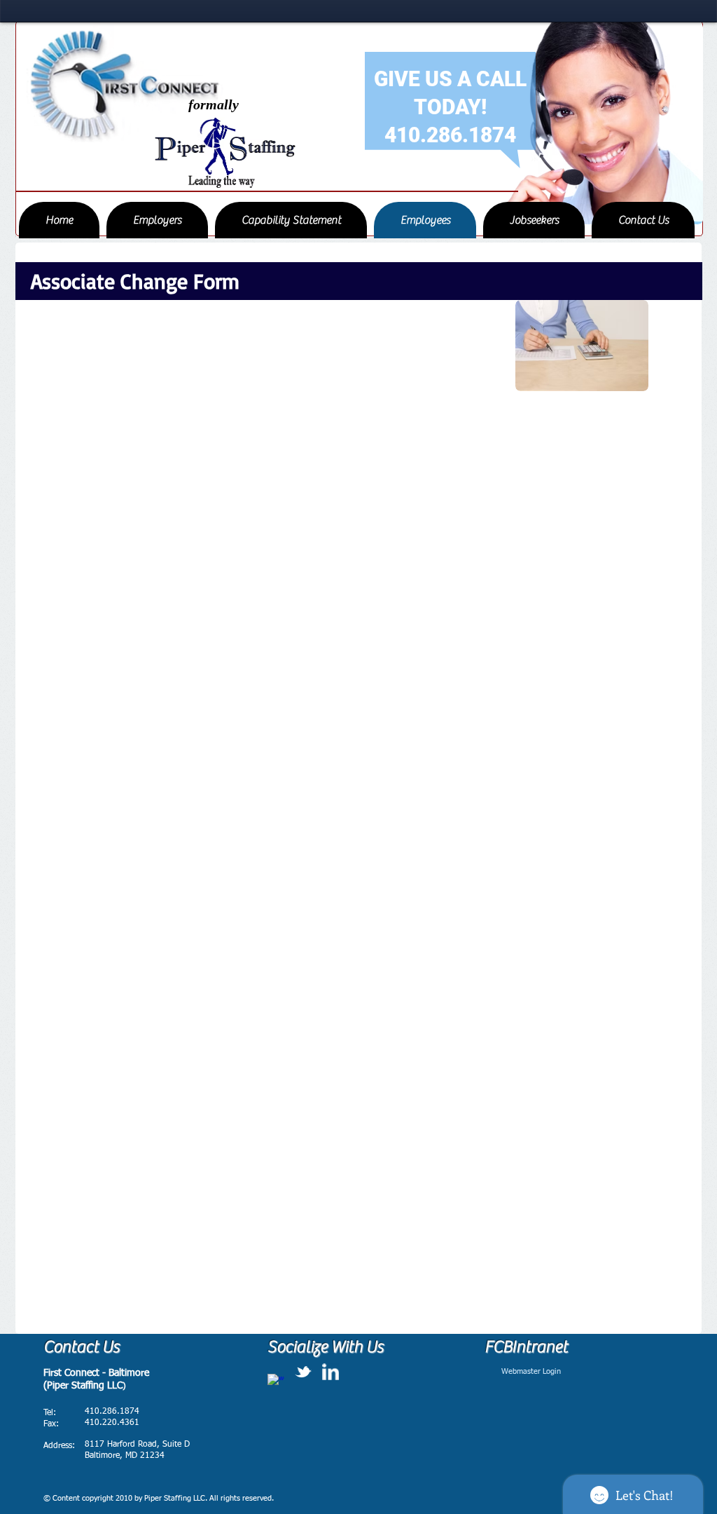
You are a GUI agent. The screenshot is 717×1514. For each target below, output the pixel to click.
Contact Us (81, 1346)
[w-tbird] (303, 1371)
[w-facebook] (275, 1382)
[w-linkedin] (330, 1371)
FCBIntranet (526, 1346)
